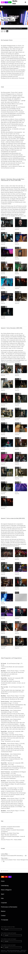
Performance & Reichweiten (9, 907)
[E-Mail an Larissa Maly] (25, 855)
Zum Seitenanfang (25, 881)
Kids (2, 898)
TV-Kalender (4, 920)
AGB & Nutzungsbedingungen (13, 950)
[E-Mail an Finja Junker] (3, 861)
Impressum (3, 950)
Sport (2, 894)
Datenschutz (23, 950)
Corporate (4, 902)
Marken (3, 911)
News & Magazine (6, 890)
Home (2, 881)
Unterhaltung (4, 885)
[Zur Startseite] (6, 2)
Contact (3, 915)
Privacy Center (4, 951)
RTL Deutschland (18, 951)
